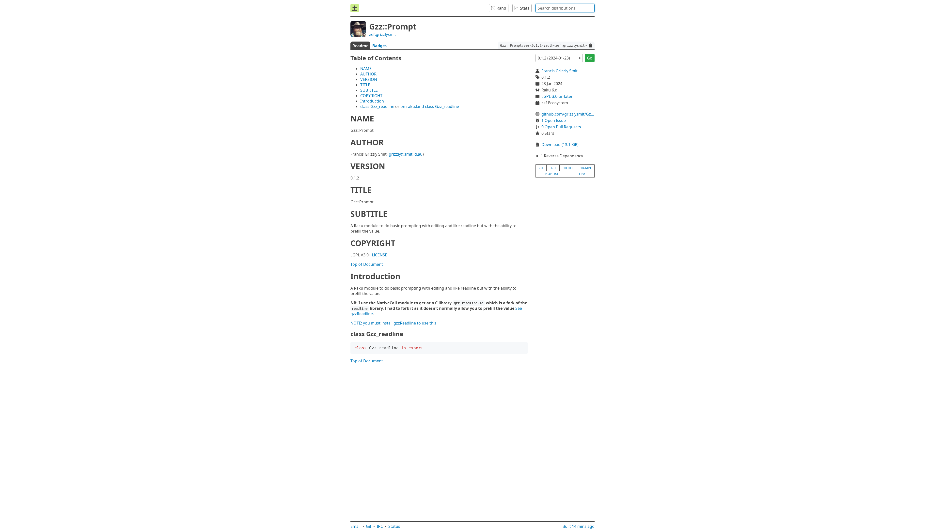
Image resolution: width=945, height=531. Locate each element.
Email (355, 526)
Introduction (372, 101)
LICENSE (379, 255)
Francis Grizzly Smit (559, 71)
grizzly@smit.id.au (406, 154)
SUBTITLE (369, 90)
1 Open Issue (553, 120)
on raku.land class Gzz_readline (429, 106)
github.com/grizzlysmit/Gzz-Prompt (568, 114)
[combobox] (565, 8)
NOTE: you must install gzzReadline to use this (393, 323)
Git (368, 526)
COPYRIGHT (371, 95)
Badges (379, 45)
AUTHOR (368, 74)
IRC (380, 526)
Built (579, 526)
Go (589, 58)
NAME (366, 68)
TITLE (365, 85)
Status (394, 526)
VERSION (368, 79)
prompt (585, 168)
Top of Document (366, 264)
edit (553, 168)
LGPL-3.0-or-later (557, 96)
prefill (568, 168)
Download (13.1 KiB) (560, 144)
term (581, 174)
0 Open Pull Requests (561, 127)
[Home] (354, 8)
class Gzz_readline (377, 106)
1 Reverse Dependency (562, 156)
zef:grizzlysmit (382, 34)
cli (541, 168)
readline (552, 174)
